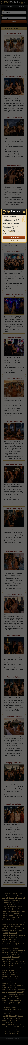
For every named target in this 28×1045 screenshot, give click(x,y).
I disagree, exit (14, 240)
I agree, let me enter (14, 237)
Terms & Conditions (8, 231)
